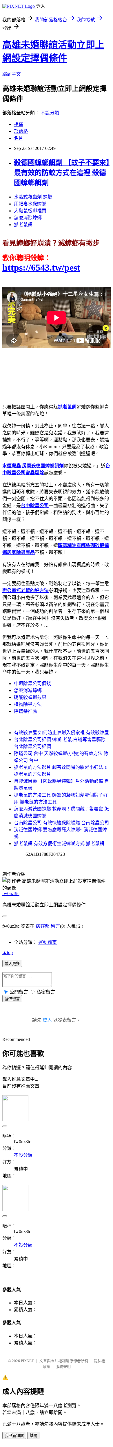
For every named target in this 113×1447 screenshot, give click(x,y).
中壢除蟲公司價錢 (32, 683)
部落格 (21, 131)
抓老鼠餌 (23, 224)
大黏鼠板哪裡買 (30, 210)
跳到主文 (11, 74)
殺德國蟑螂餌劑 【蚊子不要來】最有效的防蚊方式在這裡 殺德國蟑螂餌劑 (62, 173)
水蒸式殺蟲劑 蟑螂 (33, 196)
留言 (55, 926)
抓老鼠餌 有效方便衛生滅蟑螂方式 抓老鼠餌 (59, 843)
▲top (7, 952)
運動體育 (47, 942)
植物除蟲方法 (28, 704)
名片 (18, 138)
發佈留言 (12, 999)
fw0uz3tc (10, 893)
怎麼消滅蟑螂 (28, 690)
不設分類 (50, 112)
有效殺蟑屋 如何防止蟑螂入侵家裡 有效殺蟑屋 (61, 732)
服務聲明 (63, 1366)
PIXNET (27, 1361)
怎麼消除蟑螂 (28, 217)
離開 (33, 1435)
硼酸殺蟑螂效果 (30, 697)
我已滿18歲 (14, 1435)
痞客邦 (43, 926)
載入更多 (12, 963)
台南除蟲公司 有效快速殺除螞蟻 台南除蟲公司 (61, 822)
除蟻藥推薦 (25, 711)
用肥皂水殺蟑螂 (30, 203)
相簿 (18, 124)
